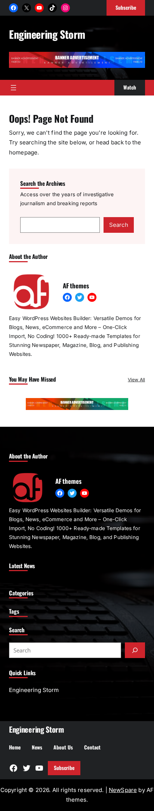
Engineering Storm (47, 34)
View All (136, 379)
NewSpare (123, 789)
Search (118, 224)
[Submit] (135, 650)
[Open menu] (13, 87)
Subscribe (64, 767)
